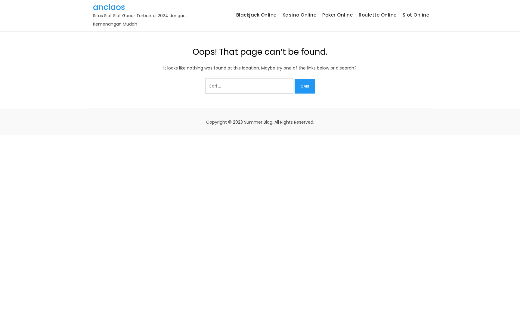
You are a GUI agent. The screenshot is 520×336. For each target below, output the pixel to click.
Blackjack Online (256, 15)
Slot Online (416, 15)
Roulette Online (378, 15)
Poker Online (337, 15)
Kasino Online (300, 15)
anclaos (109, 7)
